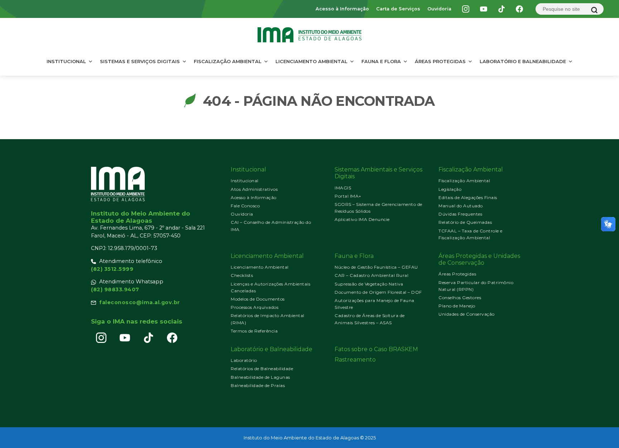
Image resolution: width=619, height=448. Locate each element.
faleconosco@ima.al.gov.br (139, 302)
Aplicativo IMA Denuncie (362, 219)
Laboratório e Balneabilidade (523, 61)
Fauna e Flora (381, 61)
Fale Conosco (245, 205)
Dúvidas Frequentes (460, 214)
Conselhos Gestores (459, 297)
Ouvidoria (439, 8)
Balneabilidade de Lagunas (260, 377)
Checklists (242, 275)
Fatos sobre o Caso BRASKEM (376, 349)
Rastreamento (355, 359)
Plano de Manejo (456, 305)
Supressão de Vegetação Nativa (369, 284)
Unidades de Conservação (466, 314)
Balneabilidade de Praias (258, 385)
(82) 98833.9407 (115, 289)
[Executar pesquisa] (594, 10)
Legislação (449, 189)
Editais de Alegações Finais (467, 197)
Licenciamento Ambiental (311, 61)
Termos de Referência (254, 331)
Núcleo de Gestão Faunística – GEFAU (376, 267)
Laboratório (244, 360)
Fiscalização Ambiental (227, 61)
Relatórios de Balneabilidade (262, 368)
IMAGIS (343, 187)
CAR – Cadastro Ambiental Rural (371, 275)
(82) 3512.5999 (112, 269)
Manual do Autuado (460, 205)
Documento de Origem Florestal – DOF (378, 292)
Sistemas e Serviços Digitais (140, 61)
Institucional (66, 61)
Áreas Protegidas (440, 61)
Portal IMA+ (348, 196)
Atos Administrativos (254, 189)
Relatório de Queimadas (465, 222)
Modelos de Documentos (258, 299)
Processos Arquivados (254, 307)
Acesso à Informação (342, 8)
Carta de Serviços (398, 8)
